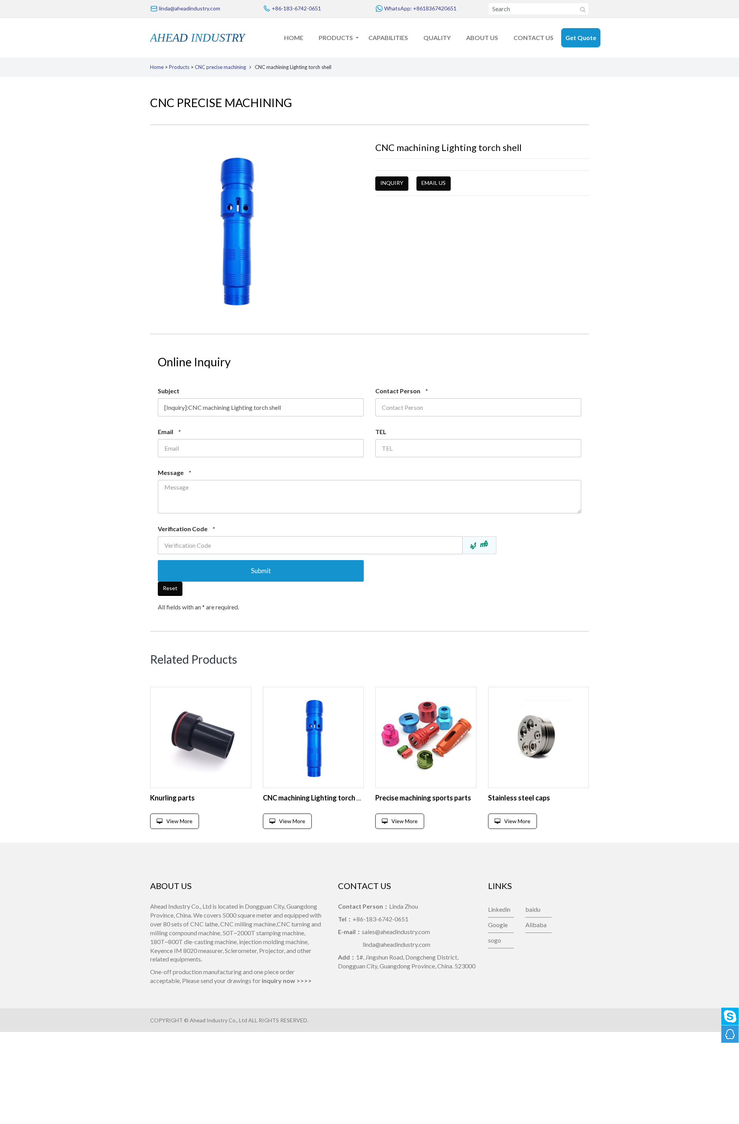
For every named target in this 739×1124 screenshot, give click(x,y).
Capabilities (388, 37)
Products (336, 37)
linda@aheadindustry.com (189, 8)
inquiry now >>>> (287, 980)
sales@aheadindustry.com (396, 931)
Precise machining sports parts (423, 798)
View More (179, 821)
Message (174, 472)
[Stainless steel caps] (538, 737)
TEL (380, 431)
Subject (168, 390)
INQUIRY (391, 183)
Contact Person (401, 390)
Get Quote (580, 37)
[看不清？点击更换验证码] (480, 545)
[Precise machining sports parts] (426, 737)
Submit (261, 571)
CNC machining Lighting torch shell (317, 798)
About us (482, 37)
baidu (532, 909)
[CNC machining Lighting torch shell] (313, 737)
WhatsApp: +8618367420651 (419, 8)
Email (169, 431)
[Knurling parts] (200, 737)
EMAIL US (433, 183)
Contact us (533, 37)
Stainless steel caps (519, 798)
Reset (170, 588)
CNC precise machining (220, 67)
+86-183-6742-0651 (296, 8)
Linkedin (499, 909)
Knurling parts (172, 798)
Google (498, 924)
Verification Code (186, 528)
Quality (437, 37)
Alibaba (536, 924)
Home (293, 37)
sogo (494, 940)
